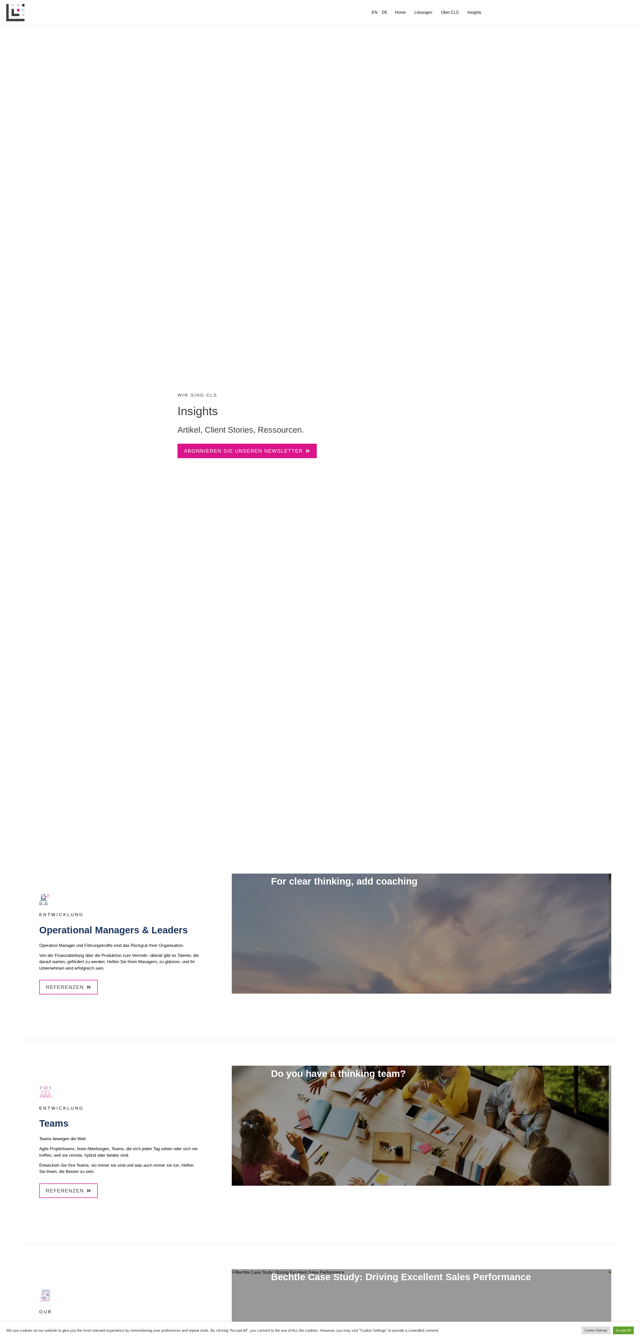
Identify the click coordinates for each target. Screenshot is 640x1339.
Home (400, 12)
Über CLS (450, 12)
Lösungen (423, 12)
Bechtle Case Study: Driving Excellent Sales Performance (401, 1277)
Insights (474, 12)
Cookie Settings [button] (596, 1330)
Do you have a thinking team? (338, 1073)
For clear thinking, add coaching (344, 881)
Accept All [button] (623, 1330)
